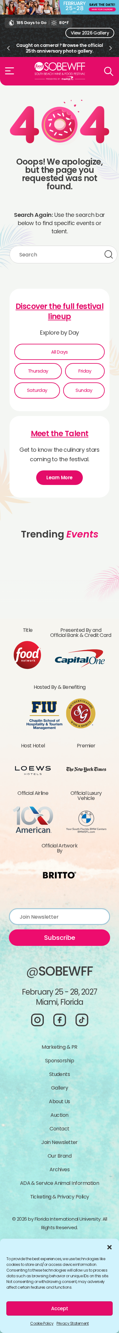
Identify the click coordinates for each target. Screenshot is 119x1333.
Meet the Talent (60, 434)
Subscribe (59, 937)
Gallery (59, 1087)
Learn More (59, 477)
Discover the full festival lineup (59, 311)
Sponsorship (59, 1060)
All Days (59, 352)
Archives (60, 1169)
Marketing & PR (59, 1047)
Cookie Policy (41, 1323)
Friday (84, 371)
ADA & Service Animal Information (59, 1183)
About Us (59, 1101)
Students (59, 1074)
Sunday (84, 390)
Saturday (37, 390)
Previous (8, 48)
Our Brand (59, 1156)
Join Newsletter (59, 1142)
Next (111, 48)
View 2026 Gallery (90, 33)
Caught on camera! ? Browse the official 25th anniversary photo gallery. (59, 48)
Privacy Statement (72, 1323)
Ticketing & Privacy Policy (59, 1196)
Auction (59, 1115)
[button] (109, 1246)
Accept (59, 1308)
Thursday (38, 371)
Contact (59, 1128)
